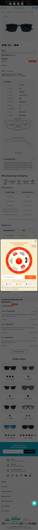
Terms (34, 246)
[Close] (35, 241)
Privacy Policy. (15, 289)
